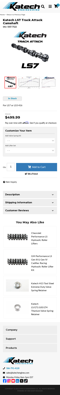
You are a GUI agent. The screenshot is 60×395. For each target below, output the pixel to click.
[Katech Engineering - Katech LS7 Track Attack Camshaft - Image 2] (29, 82)
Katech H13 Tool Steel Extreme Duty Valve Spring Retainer (42, 287)
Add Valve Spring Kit (13, 136)
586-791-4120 (12, 368)
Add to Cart (38, 167)
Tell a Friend (32, 174)
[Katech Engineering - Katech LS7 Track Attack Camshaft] (30, 52)
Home (2, 15)
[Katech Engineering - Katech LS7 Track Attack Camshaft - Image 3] (49, 82)
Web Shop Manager (35, 391)
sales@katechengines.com (17, 373)
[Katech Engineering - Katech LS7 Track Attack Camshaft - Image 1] (10, 82)
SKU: (5, 27)
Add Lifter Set (10, 145)
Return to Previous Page (16, 15)
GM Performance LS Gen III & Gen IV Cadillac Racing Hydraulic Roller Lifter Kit (42, 263)
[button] (43, 6)
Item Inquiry (11, 182)
